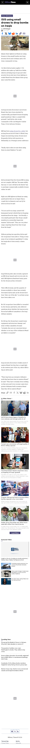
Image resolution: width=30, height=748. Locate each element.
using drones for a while (17, 131)
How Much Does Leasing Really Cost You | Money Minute (20, 579)
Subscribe (18, 743)
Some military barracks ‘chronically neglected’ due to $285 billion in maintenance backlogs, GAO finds (15, 657)
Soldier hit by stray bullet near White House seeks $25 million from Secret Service (14, 523)
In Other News (6, 398)
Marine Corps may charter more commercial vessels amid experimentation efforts (14, 669)
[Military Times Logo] (10, 2)
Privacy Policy (5, 743)
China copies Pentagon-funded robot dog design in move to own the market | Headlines (20, 572)
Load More (15, 533)
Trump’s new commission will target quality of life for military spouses (15, 445)
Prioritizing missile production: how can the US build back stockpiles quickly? (20, 565)
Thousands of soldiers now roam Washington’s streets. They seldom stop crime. (13, 649)
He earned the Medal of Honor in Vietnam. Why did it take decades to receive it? (13, 643)
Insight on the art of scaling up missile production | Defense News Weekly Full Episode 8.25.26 (14, 559)
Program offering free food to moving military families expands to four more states (15, 498)
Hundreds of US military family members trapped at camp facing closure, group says (14, 664)
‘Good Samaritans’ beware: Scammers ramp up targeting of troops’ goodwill (14, 471)
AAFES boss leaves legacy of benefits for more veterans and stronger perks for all (13, 418)
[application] (15, 549)
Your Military (7, 16)
